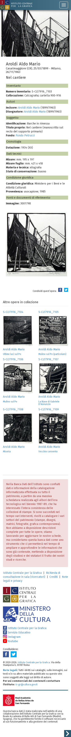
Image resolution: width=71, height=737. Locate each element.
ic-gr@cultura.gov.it (26, 684)
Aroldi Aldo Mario (29, 107)
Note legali (10, 670)
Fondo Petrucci (25, 135)
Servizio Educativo (18, 632)
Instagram (14, 637)
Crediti (54, 577)
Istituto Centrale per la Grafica (22, 573)
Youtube (12, 641)
